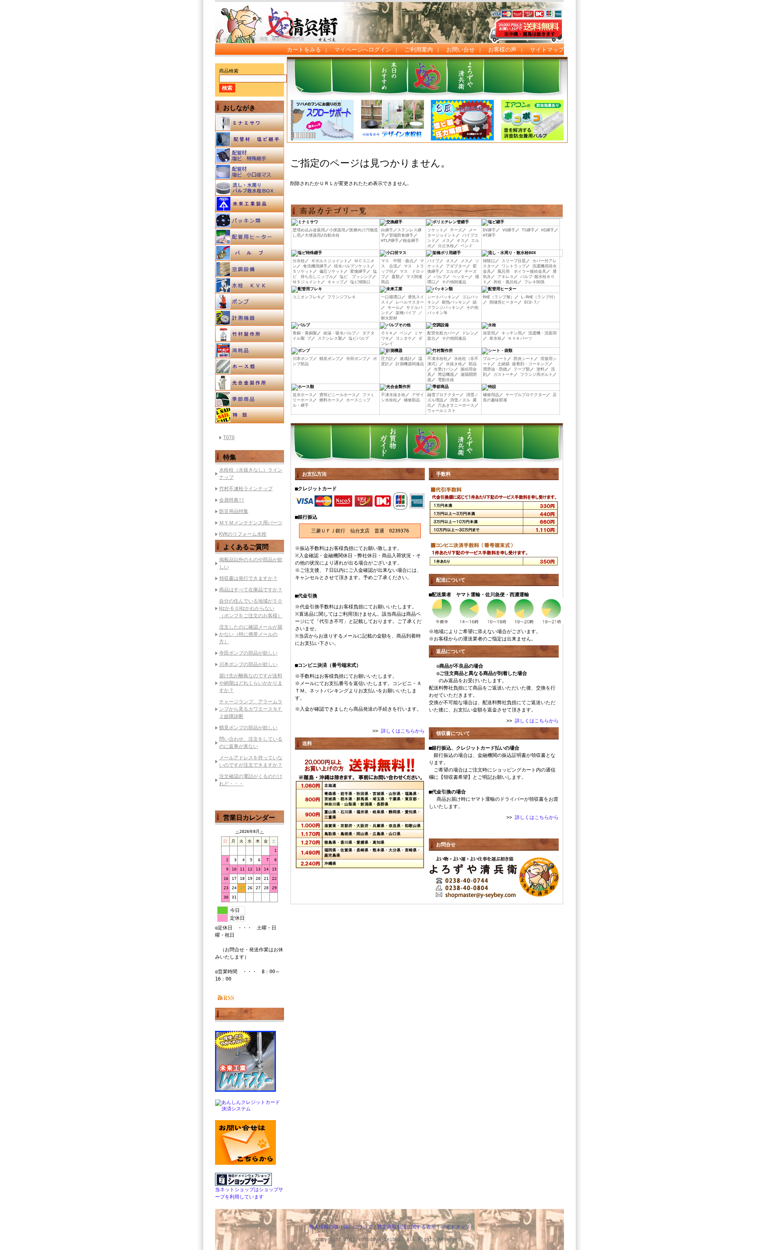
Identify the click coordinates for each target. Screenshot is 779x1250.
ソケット (435, 230)
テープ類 (522, 369)
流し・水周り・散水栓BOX (249, 188)
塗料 (540, 369)
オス (460, 240)
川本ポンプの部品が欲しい (248, 664)
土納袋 (503, 364)
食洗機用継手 (315, 266)
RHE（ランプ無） (498, 297)
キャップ (335, 282)
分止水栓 (446, 246)
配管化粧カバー (441, 333)
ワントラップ (513, 266)
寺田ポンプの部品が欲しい (248, 653)
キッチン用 (511, 333)
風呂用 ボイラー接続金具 (521, 271)
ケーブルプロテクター (526, 394)
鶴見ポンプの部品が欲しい (248, 728)
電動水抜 (446, 379)
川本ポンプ (303, 358)
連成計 (406, 358)
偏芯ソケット (331, 271)
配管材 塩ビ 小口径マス (249, 172)
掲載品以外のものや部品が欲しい (250, 563)
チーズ (456, 230)
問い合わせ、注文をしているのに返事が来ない (250, 742)
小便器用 (337, 230)
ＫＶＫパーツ (520, 338)
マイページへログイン (362, 49)
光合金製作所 (249, 383)
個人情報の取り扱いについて (340, 1227)
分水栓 (299, 261)
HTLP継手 (390, 240)
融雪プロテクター (443, 394)
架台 (431, 338)
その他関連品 (454, 282)
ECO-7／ (532, 302)
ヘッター (460, 276)
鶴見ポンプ (329, 358)
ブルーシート (495, 358)
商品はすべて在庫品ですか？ (250, 590)
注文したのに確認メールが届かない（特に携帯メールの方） (250, 634)
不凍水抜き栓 (393, 394)
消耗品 (249, 350)
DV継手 (489, 230)
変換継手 (358, 271)
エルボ (452, 271)
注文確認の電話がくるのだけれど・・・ (250, 780)
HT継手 (489, 235)
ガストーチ (503, 374)
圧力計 (387, 358)
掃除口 (489, 261)
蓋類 (396, 276)
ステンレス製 (330, 338)
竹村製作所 (249, 334)
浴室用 (489, 333)
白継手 (387, 230)
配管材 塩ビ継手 (249, 139)
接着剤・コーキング (530, 364)
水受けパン (444, 369)
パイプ (433, 261)
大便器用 (313, 235)
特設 (249, 415)
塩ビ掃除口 (360, 282)
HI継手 (547, 230)
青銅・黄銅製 (305, 333)
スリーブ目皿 (513, 261)
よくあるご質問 (246, 547)
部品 (473, 364)
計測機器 (249, 318)
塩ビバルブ (359, 338)
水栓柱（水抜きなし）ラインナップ (250, 473)
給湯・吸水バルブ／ (341, 333)
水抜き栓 (454, 364)
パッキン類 (249, 220)
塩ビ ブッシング (356, 276)
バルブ (249, 253)
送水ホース (303, 394)
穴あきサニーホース (456, 405)
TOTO (229, 437)
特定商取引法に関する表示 (406, 1227)
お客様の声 (502, 49)
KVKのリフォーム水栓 (243, 534)
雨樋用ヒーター (503, 302)
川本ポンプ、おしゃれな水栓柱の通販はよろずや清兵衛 (286, 16)
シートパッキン (441, 297)
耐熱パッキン (454, 302)
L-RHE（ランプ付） (539, 297)
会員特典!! (231, 500)
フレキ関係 (534, 282)
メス (446, 240)
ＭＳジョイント (307, 282)
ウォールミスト (441, 410)
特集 (229, 457)
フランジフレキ (341, 297)
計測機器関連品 (410, 364)
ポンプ (249, 301)
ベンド (467, 246)
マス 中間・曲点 (397, 261)
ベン (404, 333)
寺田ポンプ (356, 358)
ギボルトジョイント (329, 261)
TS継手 (528, 230)
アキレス (505, 276)
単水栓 (495, 338)
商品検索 (229, 71)
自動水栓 (331, 235)
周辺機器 (446, 374)
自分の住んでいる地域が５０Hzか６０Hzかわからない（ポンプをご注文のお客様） (250, 608)
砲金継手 (411, 240)
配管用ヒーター (249, 236)
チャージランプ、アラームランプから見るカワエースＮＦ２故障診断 (250, 709)
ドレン (468, 333)
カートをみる (304, 49)
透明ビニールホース (337, 394)
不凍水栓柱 (437, 358)
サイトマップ (547, 49)
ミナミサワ (249, 123)
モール (393, 307)
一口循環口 (391, 297)
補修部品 (412, 400)
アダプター (456, 266)
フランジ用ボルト (536, 374)
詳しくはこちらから (403, 731)
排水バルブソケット (352, 266)
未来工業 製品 (249, 204)
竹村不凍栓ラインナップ (246, 488)
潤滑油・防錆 (495, 369)
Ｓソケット (303, 271)
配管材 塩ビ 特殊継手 (249, 155)
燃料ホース (329, 400)
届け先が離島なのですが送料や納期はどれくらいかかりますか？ (250, 683)
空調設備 (249, 269)
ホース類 (249, 366)
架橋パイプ (406, 312)
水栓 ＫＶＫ (249, 285)
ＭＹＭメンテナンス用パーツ (250, 523)
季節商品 (249, 399)
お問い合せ (460, 49)
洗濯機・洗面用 (542, 333)
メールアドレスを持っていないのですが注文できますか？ (250, 761)
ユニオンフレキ (307, 297)
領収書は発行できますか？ (248, 578)
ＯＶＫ (387, 333)
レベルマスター (410, 302)
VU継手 (508, 230)
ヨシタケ (404, 338)
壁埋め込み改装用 (309, 230)
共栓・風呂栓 (505, 282)
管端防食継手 (401, 235)
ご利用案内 (419, 49)
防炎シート (524, 358)
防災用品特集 (233, 511)
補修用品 (491, 394)
